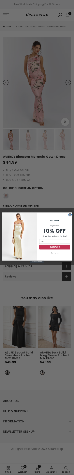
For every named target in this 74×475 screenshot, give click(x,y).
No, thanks (54, 253)
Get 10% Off (54, 247)
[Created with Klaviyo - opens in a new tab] (37, 262)
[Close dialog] (69, 214)
